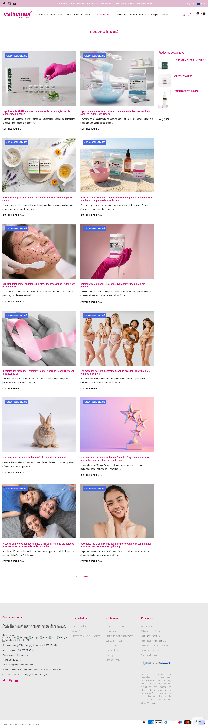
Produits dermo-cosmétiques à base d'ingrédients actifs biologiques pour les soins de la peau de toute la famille (38, 545)
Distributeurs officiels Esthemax (120, 636)
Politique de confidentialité (152, 631)
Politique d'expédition (150, 636)
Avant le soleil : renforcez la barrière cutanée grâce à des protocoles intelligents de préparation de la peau (116, 199)
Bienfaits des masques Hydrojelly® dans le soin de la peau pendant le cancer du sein (38, 372)
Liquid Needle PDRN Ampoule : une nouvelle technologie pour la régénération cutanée (36, 112)
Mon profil (76, 631)
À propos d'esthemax (115, 626)
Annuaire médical (138, 14)
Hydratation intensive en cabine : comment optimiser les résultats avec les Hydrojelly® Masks (115, 112)
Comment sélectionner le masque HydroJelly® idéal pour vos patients (112, 285)
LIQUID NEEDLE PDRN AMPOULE (189, 60)
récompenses (112, 645)
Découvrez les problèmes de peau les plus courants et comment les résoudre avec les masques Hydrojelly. (115, 545)
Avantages (111, 631)
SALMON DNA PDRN (183, 75)
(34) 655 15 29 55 (50, 645)
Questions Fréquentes (150, 655)
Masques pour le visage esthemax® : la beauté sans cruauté (34, 457)
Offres (68, 14)
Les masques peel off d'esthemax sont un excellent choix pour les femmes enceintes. (115, 372)
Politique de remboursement (153, 640)
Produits (42, 14)
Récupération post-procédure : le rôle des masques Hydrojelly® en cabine (37, 199)
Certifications (112, 650)
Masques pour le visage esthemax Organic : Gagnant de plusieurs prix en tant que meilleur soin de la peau (114, 459)
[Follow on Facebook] (3, 4)
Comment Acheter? (82, 14)
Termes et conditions (150, 650)
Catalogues (154, 14)
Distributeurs (121, 14)
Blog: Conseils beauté (16, 56)
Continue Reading (11, 129)
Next (86, 576)
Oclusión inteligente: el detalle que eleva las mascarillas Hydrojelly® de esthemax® (38, 285)
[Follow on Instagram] (9, 4)
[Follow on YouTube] (14, 4)
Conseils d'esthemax (104, 14)
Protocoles (56, 14)
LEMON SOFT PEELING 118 (186, 91)
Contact (165, 14)
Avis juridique (147, 626)
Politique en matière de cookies (154, 645)
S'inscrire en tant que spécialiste (86, 636)
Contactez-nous (113, 660)
